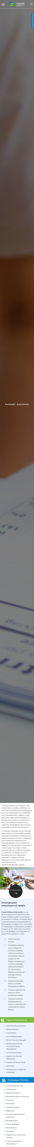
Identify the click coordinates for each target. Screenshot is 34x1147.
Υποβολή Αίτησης (15, 889)
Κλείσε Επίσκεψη (32, 20)
